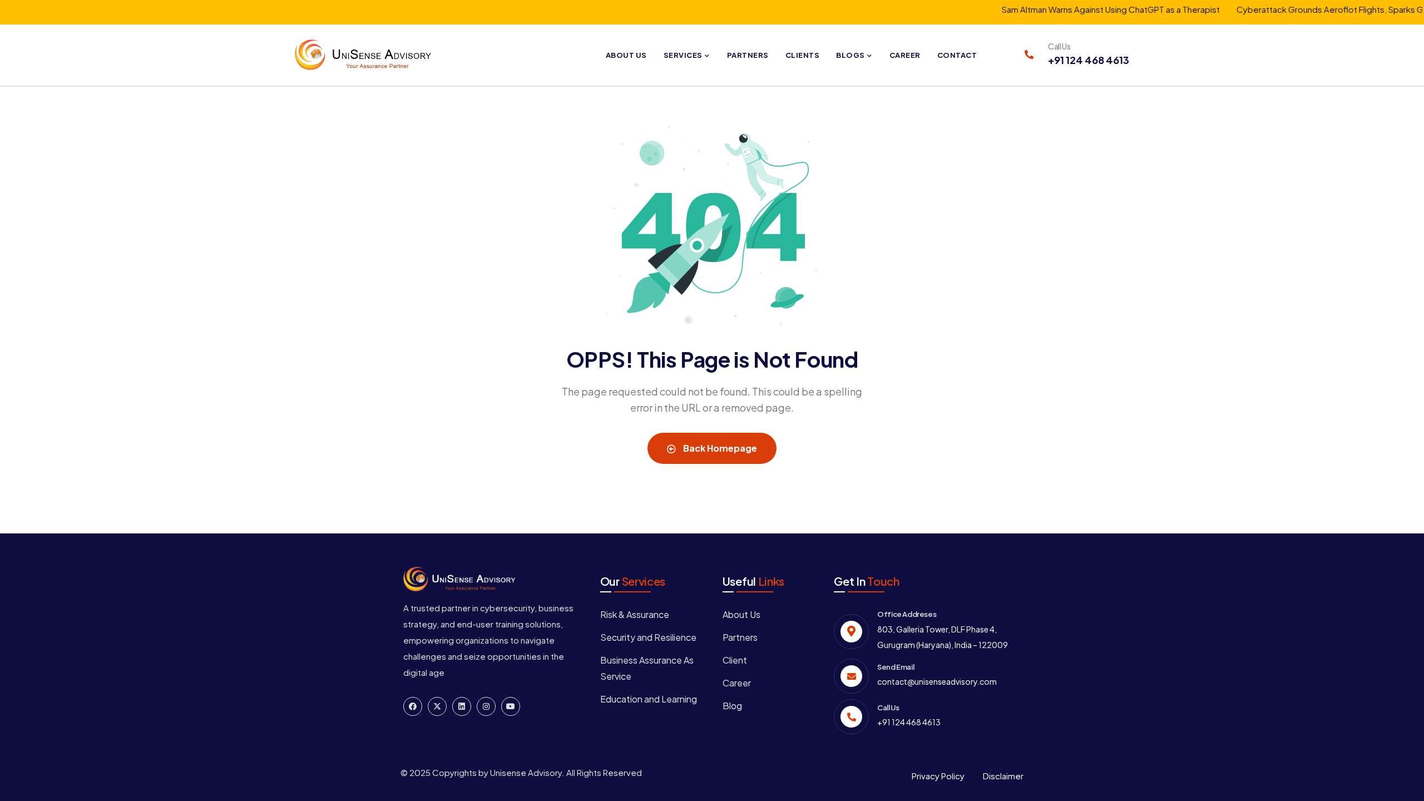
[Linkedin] (461, 706)
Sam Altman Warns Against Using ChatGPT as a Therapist (1091, 9)
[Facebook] (412, 706)
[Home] (363, 54)
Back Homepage (719, 448)
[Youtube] (510, 706)
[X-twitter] (437, 706)
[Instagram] (486, 706)
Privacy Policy (938, 775)
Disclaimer (1003, 775)
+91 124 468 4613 (1088, 59)
